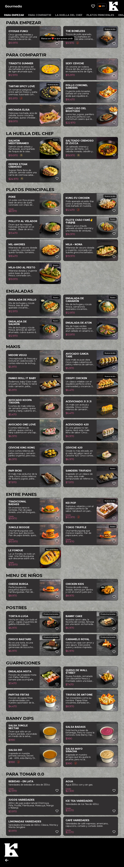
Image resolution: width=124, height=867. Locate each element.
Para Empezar (14, 15)
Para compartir (39, 15)
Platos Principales (100, 15)
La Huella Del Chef (68, 15)
